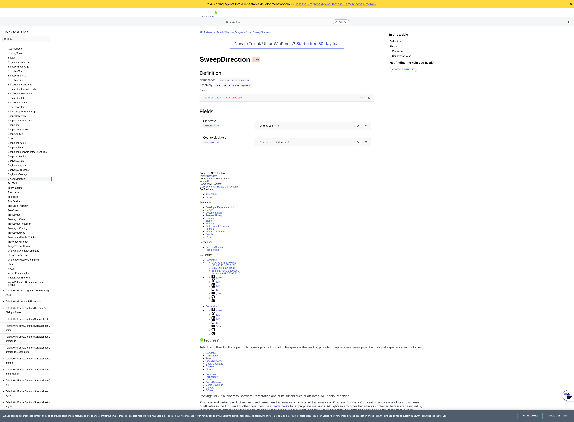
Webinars (211, 223)
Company (211, 353)
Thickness (13, 192)
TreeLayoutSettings (18, 228)
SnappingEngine (17, 143)
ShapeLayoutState (18, 129)
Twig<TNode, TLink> (19, 246)
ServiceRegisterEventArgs (22, 111)
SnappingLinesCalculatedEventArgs (27, 152)
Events (209, 234)
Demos (209, 210)
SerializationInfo (16, 98)
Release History (214, 215)
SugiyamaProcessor (18, 170)
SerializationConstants (20, 84)
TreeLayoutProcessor (19, 224)
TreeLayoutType (16, 233)
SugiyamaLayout (17, 165)
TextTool (12, 183)
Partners (210, 229)
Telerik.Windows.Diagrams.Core (234, 32)
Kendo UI (205, 181)
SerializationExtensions (20, 93)
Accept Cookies (530, 415)
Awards (210, 358)
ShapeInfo (13, 125)
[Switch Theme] (568, 21)
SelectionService (17, 75)
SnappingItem (15, 147)
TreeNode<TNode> (18, 241)
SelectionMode (16, 71)
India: (224, 268)
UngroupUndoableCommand (23, 259)
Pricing (209, 197)
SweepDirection (16, 179)
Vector (11, 268)
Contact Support (403, 69)
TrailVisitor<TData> (18, 206)
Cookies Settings (558, 415)
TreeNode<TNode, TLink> (22, 237)
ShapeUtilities (15, 134)
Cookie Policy (328, 415)
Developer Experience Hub (220, 207)
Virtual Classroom (215, 231)
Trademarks (280, 406)
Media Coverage (214, 363)
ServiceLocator (16, 107)
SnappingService (17, 156)
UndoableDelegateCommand (23, 250)
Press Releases (214, 361)
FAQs (209, 237)
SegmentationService (19, 62)
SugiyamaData (16, 161)
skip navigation (207, 16)
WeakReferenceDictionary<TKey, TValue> (25, 283)
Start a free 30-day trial (317, 43)
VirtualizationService (19, 277)
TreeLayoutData (16, 219)
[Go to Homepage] (216, 16)
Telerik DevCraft (208, 176)
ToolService (14, 201)
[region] (287, 416)
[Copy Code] (369, 98)
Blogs (209, 221)
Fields (206, 111)
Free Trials (211, 194)
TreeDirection (15, 210)
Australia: (226, 273)
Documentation (214, 212)
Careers (210, 366)
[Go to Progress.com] (209, 341)
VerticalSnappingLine (19, 273)
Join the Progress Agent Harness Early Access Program (335, 4)
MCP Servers (207, 186)
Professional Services (217, 226)
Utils (10, 264)
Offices (209, 369)
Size (10, 138)
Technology (212, 355)
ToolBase (13, 197)
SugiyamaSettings (17, 174)
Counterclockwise (214, 137)
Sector (11, 57)
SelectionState (15, 80)
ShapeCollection (17, 116)
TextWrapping (15, 188)
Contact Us (211, 260)
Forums (210, 218)
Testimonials (212, 250)
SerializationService (18, 102)
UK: (223, 265)
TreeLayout (14, 215)
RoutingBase (15, 48)
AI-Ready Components (226, 186)
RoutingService (16, 53)
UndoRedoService (18, 255)
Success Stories (214, 247)
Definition (210, 73)
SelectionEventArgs (18, 66)
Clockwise (209, 121)
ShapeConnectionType (20, 120)
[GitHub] (213, 298)
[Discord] (213, 301)
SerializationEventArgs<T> (22, 89)
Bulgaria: (225, 271)
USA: (224, 262)
